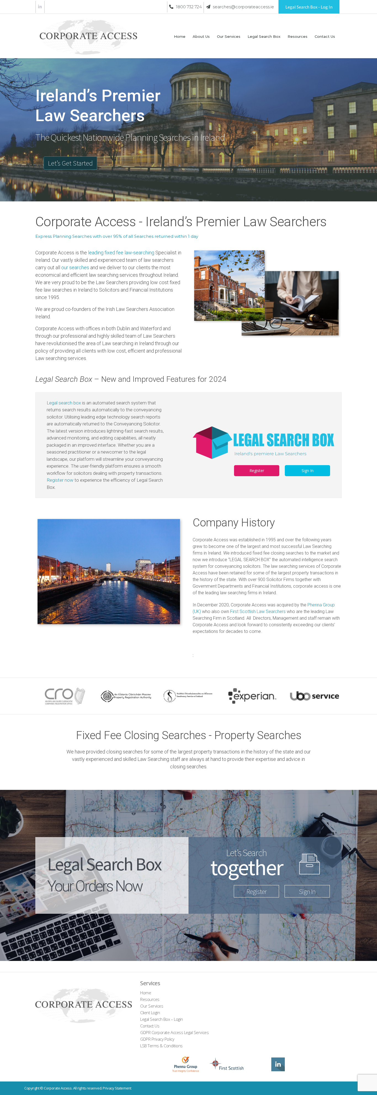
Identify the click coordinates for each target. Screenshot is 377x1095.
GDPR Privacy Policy (157, 1039)
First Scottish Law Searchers (258, 611)
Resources (297, 36)
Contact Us (325, 36)
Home (179, 36)
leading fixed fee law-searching (121, 252)
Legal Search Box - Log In (309, 7)
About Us (201, 36)
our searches (75, 267)
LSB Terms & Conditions (161, 1045)
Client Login (150, 1012)
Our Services (228, 36)
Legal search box (64, 403)
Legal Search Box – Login (161, 1019)
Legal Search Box (264, 36)
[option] (63, 696)
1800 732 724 (188, 6)
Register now (60, 480)
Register (256, 470)
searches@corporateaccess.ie (243, 6)
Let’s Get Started (70, 163)
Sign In (308, 470)
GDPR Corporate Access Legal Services (174, 1032)
